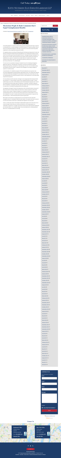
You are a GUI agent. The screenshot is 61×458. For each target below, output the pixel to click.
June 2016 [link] (44, 262)
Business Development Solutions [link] (35, 454)
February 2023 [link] (45, 129)
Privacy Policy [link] (26, 454)
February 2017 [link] (45, 245)
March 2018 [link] (44, 222)
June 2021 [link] (44, 158)
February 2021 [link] (45, 167)
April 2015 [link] (44, 293)
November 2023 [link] (45, 110)
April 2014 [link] (44, 318)
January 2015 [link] (44, 300)
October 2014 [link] (45, 307)
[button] (28, 446)
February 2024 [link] (45, 103)
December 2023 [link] (45, 107)
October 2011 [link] (45, 355)
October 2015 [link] (45, 280)
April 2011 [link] (44, 364)
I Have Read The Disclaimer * (49, 407)
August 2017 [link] (44, 233)
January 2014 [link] (44, 322)
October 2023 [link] (45, 112)
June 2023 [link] (44, 121)
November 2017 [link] (45, 231)
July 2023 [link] (44, 118)
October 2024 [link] (45, 90)
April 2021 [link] (44, 163)
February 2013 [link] (45, 342)
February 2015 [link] (45, 298)
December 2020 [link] (45, 172)
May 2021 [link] (44, 160)
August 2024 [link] (44, 92)
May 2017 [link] (44, 238)
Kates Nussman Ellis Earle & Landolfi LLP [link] (15, 31)
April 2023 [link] (44, 125)
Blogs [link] (32, 15)
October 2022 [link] (45, 134)
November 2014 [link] (45, 304)
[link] (30, 9)
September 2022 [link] (45, 136)
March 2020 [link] (44, 189)
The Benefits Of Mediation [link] (47, 57)
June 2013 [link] (44, 333)
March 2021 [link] (44, 165)
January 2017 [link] (44, 247)
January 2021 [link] (44, 169)
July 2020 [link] (44, 180)
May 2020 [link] (44, 185)
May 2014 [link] (44, 315)
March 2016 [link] (44, 269)
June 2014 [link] (44, 313)
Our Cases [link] (27, 15)
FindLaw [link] (44, 454)
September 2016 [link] (45, 256)
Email (43, 381)
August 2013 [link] (44, 331)
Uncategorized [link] (30, 31)
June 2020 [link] (44, 183)
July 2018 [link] (44, 216)
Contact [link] (48, 15)
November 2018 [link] (45, 207)
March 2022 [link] (44, 149)
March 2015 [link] (44, 295)
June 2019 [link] (44, 196)
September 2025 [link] (45, 72)
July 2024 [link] (44, 94)
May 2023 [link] (44, 123)
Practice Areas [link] (21, 15)
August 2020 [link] (44, 178)
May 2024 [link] (44, 96)
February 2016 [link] (45, 271)
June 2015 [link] (44, 289)
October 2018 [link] (45, 209)
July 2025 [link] (44, 76)
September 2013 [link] (45, 329)
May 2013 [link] (44, 335)
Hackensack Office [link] (16, 436)
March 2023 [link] (44, 127)
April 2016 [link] (44, 267)
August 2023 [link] (44, 116)
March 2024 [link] (44, 101)
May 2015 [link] (44, 291)
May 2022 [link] (44, 145)
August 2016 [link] (44, 258)
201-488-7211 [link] (35, 3)
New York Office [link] (40, 436)
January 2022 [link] (44, 154)
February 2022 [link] (45, 152)
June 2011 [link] (44, 360)
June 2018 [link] (44, 218)
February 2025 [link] (45, 85)
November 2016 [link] (45, 251)
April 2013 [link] (44, 337)
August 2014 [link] (44, 311)
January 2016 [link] (44, 273)
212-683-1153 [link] (42, 434)
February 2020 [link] (45, 191)
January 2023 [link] (44, 132)
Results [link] (36, 15)
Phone (43, 386)
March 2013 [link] (44, 340)
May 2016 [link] (44, 264)
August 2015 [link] (44, 284)
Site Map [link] (21, 454)
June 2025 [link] (44, 79)
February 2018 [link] (45, 225)
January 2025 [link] (44, 87)
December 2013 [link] (45, 324)
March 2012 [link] (44, 353)
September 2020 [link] (45, 176)
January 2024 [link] (44, 105)
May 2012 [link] (44, 349)
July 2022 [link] (44, 141)
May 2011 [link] (44, 362)
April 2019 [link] (44, 200)
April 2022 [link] (44, 147)
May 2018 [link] (44, 220)
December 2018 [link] (45, 205)
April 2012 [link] (44, 351)
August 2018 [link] (44, 214)
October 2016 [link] (45, 253)
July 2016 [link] (44, 260)
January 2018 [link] (44, 227)
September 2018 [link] (45, 211)
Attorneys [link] (15, 15)
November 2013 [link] (45, 326)
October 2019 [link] (45, 194)
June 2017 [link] (44, 236)
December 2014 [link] (45, 302)
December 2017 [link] (45, 229)
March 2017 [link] (44, 242)
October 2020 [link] (45, 174)
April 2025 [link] (44, 81)
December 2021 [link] (45, 156)
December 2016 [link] (45, 249)
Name (43, 375)
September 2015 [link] (45, 282)
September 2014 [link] (45, 309)
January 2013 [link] (44, 344)
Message (44, 392)
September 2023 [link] (45, 114)
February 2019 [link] (45, 202)
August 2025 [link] (44, 74)
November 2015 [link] (45, 278)
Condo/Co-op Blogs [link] (41, 15)
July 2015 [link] (44, 287)
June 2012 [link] (44, 346)
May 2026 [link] (44, 68)
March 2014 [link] (44, 320)
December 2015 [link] (45, 276)
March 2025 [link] (44, 83)
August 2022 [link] (44, 138)
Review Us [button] (30, 449)
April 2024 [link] (44, 98)
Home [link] (12, 15)
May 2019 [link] (44, 198)
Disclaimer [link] (17, 454)
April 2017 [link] (44, 240)
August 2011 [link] (44, 357)
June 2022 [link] (44, 143)
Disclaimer (43, 405)
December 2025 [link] (45, 70)
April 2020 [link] (44, 187)
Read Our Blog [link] (47, 30)
